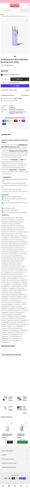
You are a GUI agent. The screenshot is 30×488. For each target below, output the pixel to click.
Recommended (20, 109)
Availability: (4, 105)
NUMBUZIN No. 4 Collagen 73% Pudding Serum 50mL (21, 435)
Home (2, 14)
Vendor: (3, 107)
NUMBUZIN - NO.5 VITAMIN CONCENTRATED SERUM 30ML (25, 398)
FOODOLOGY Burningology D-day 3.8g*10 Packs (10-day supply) (11, 398)
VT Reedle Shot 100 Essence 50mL (11, 385)
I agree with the (11, 82)
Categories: (4, 109)
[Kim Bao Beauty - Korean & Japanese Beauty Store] (14, 6)
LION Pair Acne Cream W (24, 407)
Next (27, 377)
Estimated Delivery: (8, 98)
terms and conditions (15, 82)
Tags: (2, 111)
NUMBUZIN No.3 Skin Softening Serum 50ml (7, 435)
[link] (25, 361)
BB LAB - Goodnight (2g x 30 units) (11, 407)
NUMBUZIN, (12, 109)
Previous (3, 377)
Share (27, 90)
